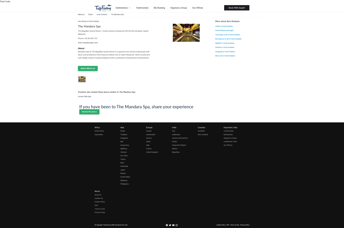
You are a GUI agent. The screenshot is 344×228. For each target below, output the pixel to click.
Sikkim (174, 148)
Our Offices (197, 7)
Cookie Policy (100, 201)
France (148, 148)
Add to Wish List (88, 68)
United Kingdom (152, 152)
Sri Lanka (124, 155)
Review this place (89, 112)
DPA (96, 205)
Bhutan (123, 173)
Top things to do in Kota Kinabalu (227, 34)
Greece (149, 138)
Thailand (123, 134)
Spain (148, 141)
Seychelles (99, 134)
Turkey (123, 159)
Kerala (174, 141)
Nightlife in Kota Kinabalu (224, 43)
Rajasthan (176, 152)
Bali (121, 141)
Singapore (124, 138)
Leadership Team (230, 141)
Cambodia (124, 166)
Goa (173, 131)
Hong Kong (124, 145)
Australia (201, 131)
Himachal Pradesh (179, 145)
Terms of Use (100, 209)
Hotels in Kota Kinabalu (224, 26)
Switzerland (150, 134)
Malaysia (123, 180)
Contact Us (99, 198)
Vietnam (123, 152)
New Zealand (203, 134)
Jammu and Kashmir (180, 138)
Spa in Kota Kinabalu (91, 21)
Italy (147, 145)
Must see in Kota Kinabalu (225, 55)
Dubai (122, 131)
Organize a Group (178, 7)
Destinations (122, 7)
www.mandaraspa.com (88, 42)
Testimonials (142, 7)
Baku (122, 162)
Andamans (176, 134)
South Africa (99, 131)
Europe (148, 131)
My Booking (159, 7)
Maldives (123, 148)
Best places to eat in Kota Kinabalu (228, 39)
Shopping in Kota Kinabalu (225, 51)
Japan (122, 170)
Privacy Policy (100, 212)
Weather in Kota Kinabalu (224, 47)
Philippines (124, 184)
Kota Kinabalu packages (224, 30)
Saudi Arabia (125, 177)
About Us (98, 195)
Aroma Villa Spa (84, 96)
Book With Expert (237, 7)
